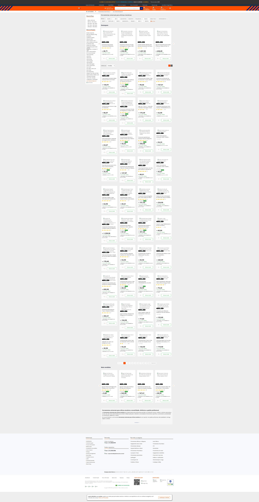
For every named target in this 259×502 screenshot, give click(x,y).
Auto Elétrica (156, 441)
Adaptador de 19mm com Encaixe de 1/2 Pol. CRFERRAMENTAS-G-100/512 (108, 342)
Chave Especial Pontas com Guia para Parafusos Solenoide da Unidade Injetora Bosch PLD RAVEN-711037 (145, 168)
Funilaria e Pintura (135, 462)
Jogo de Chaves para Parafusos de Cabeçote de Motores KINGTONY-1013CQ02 (127, 80)
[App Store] (144, 481)
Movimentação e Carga (158, 459)
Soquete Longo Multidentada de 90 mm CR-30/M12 (163, 224)
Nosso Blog (88, 455)
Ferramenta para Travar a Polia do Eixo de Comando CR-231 (145, 341)
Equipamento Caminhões (158, 453)
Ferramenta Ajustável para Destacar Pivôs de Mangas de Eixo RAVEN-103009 (144, 138)
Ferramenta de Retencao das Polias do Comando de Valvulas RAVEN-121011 (126, 387)
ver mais (136, 422)
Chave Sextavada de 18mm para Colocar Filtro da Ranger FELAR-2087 (163, 282)
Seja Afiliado (110, 5)
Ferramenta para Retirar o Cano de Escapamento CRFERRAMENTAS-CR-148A (163, 254)
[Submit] (141, 8)
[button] (99, 44)
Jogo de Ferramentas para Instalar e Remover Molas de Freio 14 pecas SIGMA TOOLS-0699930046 (145, 45)
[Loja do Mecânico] (94, 8)
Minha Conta (89, 446)
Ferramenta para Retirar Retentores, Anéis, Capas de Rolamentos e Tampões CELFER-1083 (127, 226)
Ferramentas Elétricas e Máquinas (138, 441)
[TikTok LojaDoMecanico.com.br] (96, 486)
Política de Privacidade (103, 497)
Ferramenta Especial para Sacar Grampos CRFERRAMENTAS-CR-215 (163, 107)
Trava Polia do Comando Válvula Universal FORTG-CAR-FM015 (109, 79)
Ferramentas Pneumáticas (136, 450)
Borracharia (155, 448)
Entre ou (162, 8)
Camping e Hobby (157, 462)
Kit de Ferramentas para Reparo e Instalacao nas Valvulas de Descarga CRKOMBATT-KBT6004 (163, 387)
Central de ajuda (96, 477)
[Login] (164, 7)
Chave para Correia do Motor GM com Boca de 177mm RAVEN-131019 (145, 387)
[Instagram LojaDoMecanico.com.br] (93, 486)
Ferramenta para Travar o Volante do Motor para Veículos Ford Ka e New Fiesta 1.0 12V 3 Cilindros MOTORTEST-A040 (127, 198)
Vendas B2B (101, 5)
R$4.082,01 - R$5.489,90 (92, 26)
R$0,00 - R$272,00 (91, 20)
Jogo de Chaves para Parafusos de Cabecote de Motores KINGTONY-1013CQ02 (109, 387)
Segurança (122, 477)
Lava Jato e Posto (135, 453)
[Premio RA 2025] (163, 480)
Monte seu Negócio (122, 5)
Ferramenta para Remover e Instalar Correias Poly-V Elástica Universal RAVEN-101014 (127, 138)
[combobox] (129, 8)
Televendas (144, 5)
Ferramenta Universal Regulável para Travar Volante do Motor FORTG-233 (145, 196)
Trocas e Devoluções (90, 444)
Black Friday (88, 464)
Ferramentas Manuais (135, 446)
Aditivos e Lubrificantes (158, 457)
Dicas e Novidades (134, 5)
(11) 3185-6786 (112, 450)
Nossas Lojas (154, 5)
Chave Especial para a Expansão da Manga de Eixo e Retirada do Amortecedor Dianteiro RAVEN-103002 (109, 139)
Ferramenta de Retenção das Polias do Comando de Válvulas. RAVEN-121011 (163, 79)
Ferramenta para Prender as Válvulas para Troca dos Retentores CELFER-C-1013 (144, 254)
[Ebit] (156, 480)
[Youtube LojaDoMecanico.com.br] (89, 486)
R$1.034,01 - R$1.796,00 (92, 23)
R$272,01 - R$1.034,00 (92, 21)
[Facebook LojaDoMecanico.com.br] (86, 486)
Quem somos (114, 477)
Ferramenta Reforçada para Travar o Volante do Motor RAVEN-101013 (108, 310)
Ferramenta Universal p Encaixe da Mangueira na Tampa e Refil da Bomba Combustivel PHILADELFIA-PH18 (109, 45)
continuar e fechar (164, 497)
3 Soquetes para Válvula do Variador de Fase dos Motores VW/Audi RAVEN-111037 (163, 311)
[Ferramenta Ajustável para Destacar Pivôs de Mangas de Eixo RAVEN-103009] (145, 132)
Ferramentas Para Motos (158, 443)
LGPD (87, 458)
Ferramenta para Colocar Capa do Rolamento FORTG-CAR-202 (127, 341)
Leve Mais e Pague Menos (167, 5)
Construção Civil (134, 459)
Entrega (88, 451)
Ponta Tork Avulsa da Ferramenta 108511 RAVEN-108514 (162, 166)
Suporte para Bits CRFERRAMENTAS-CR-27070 (144, 282)
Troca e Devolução (105, 477)
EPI (154, 446)
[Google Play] (144, 483)
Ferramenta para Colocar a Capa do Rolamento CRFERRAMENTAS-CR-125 (109, 107)
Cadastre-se (163, 9)
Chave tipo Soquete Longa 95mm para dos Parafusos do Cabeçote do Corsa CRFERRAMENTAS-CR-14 (108, 198)
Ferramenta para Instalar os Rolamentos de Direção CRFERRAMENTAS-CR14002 (144, 226)
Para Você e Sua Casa (158, 455)
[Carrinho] (169, 7)
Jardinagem (133, 457)
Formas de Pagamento (91, 453)
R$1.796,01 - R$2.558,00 (92, 25)
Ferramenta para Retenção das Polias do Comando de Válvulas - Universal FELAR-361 (127, 167)
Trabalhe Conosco (90, 457)
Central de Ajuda (89, 443)
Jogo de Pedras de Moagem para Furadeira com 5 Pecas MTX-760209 (163, 45)
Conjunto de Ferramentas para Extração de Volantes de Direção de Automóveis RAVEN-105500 (109, 283)
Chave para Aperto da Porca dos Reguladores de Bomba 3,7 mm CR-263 (163, 341)
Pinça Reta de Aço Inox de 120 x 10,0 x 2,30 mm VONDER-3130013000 (109, 166)
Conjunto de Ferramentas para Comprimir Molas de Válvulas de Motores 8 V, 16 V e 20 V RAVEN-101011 (109, 227)
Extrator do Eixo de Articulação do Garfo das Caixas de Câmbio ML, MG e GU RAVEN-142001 (163, 196)
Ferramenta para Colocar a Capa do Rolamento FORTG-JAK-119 (127, 282)
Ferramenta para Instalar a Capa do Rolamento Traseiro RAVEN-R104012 (145, 79)
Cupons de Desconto (90, 5)
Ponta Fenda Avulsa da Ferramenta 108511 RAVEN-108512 (162, 136)
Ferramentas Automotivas (136, 455)
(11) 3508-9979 (112, 443)
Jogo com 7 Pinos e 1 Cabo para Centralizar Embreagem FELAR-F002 (145, 107)
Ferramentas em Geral (158, 450)
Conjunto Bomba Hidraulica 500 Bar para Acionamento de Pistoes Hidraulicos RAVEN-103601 (127, 45)
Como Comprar (89, 450)
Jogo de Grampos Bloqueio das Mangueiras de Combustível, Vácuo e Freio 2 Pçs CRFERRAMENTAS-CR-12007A (127, 314)
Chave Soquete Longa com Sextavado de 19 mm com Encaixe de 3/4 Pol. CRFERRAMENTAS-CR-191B (144, 313)
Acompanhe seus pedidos (91, 448)
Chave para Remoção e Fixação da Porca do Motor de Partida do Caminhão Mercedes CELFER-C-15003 (109, 255)
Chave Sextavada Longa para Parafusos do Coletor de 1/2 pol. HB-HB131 (127, 254)
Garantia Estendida (90, 460)
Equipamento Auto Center (136, 443)
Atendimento (89, 441)
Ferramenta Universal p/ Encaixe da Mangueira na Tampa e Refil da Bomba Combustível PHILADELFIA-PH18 (127, 109)
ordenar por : (104, 65)
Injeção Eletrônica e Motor (137, 448)
